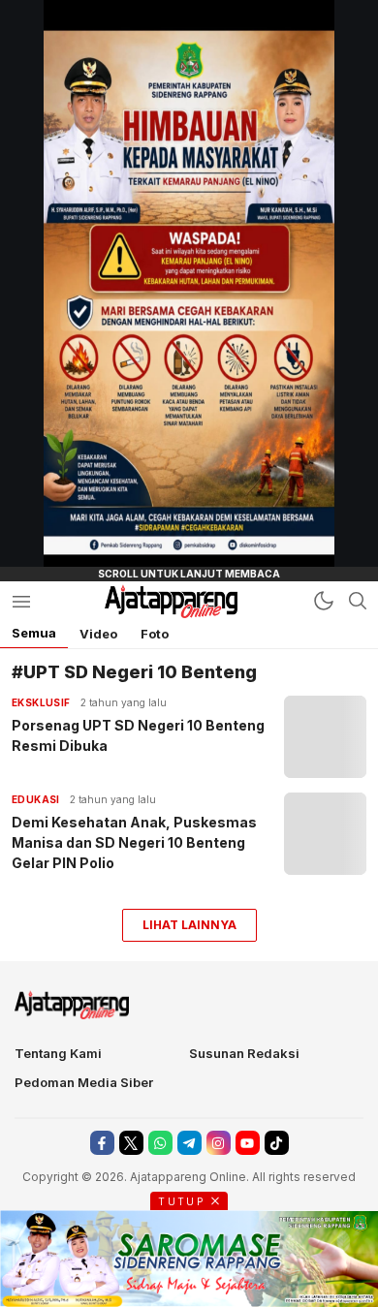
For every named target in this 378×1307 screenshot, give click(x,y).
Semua (34, 632)
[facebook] (102, 1143)
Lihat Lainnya (189, 925)
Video (98, 633)
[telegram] (189, 1143)
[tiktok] (277, 1143)
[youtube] (248, 1143)
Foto (155, 633)
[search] (357, 600)
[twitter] (131, 1143)
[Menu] (21, 601)
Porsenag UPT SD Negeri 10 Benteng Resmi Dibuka (138, 735)
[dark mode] (323, 600)
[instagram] (218, 1143)
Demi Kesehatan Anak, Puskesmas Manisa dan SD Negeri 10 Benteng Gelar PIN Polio (134, 842)
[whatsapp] (160, 1143)
